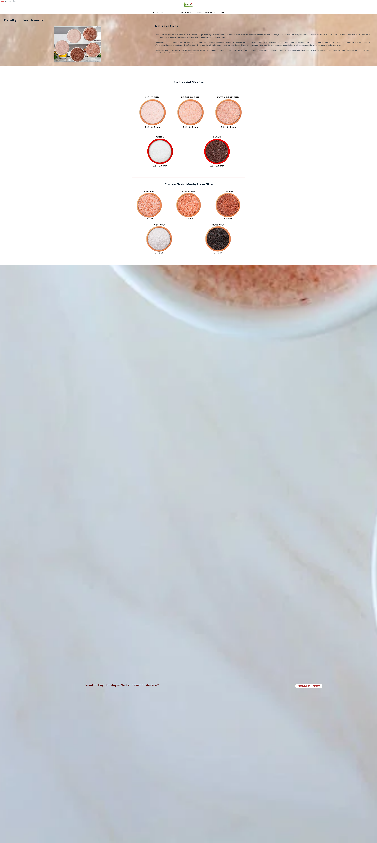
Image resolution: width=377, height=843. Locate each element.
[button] (308, 686)
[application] (176, 12)
